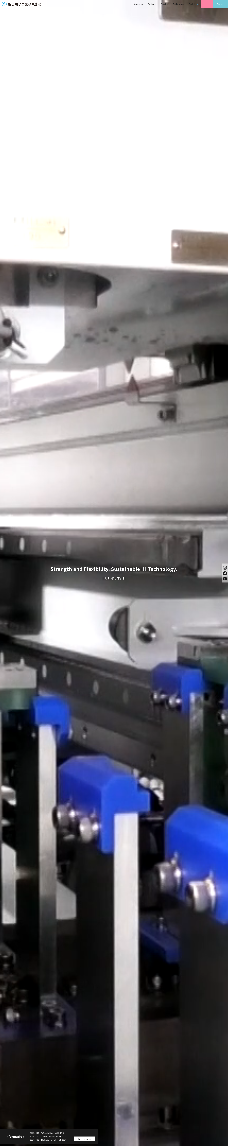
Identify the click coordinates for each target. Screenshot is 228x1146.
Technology (178, 4)
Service (164, 4)
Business (152, 4)
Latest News (84, 1138)
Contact (221, 4)
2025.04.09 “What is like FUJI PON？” (47, 1133)
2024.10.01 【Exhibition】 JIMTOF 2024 (48, 1140)
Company (138, 4)
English (192, 4)
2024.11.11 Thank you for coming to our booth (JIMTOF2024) (48, 1136)
